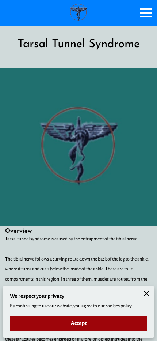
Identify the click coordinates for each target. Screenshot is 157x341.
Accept (79, 323)
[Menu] (146, 12)
